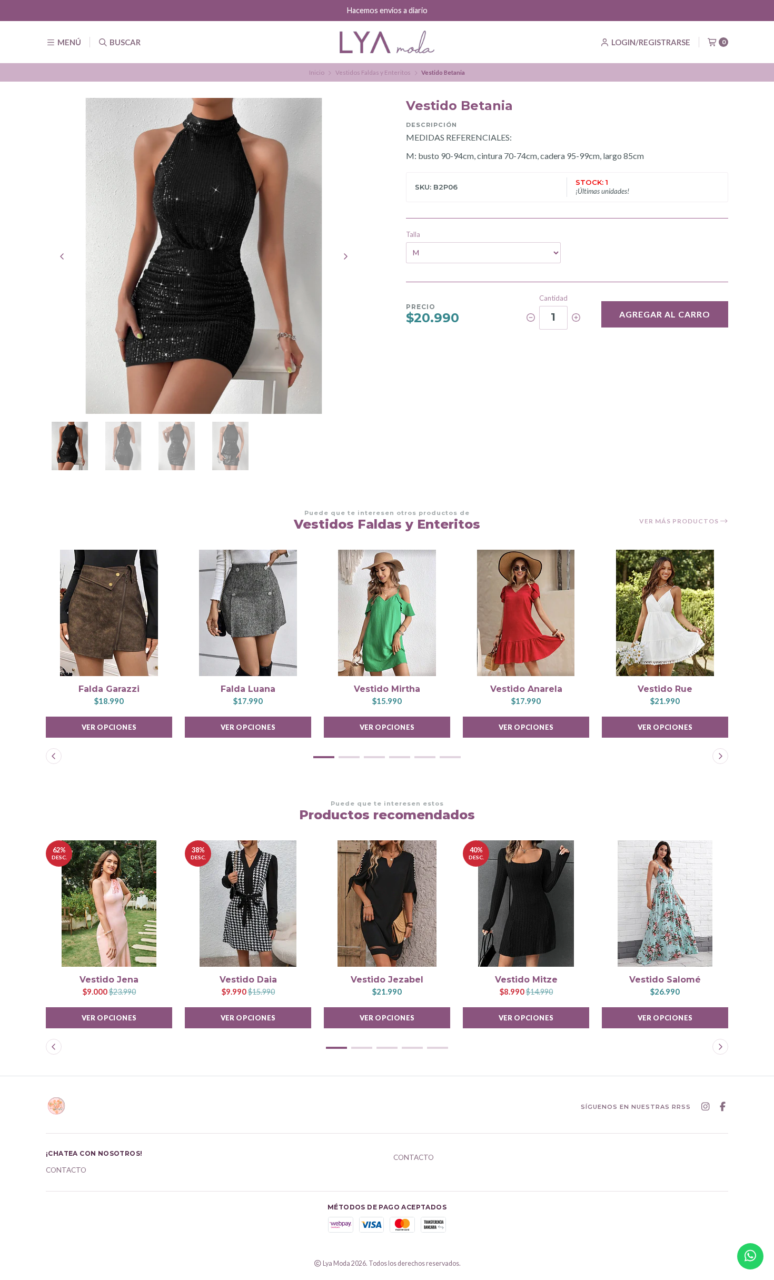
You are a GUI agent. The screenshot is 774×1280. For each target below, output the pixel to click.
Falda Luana (248, 689)
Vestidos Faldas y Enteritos (373, 72)
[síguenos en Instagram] (705, 1107)
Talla (413, 234)
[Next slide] (345, 256)
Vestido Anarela (526, 689)
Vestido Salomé (665, 980)
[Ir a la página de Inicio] (387, 42)
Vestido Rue (665, 689)
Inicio (316, 72)
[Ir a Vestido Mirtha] (387, 613)
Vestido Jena (109, 980)
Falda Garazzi (109, 689)
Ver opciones (109, 727)
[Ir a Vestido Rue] (665, 613)
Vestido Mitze (526, 980)
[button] (323, 757)
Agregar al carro (664, 314)
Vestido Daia (248, 980)
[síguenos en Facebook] (722, 1107)
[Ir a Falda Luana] (248, 613)
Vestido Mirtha (387, 689)
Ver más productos (679, 521)
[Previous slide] (62, 256)
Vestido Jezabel (387, 980)
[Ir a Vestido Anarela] (526, 613)
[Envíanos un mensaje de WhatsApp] (750, 1256)
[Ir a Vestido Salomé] (665, 903)
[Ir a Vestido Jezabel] (387, 903)
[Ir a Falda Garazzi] (109, 613)
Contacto (66, 1170)
